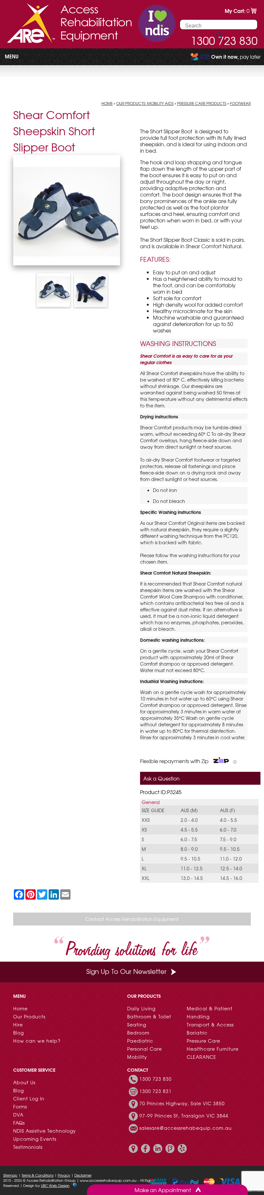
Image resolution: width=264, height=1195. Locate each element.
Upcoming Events (34, 1139)
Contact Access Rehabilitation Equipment (132, 919)
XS (144, 829)
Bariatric (197, 1032)
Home (107, 103)
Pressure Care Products (201, 103)
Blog (18, 1032)
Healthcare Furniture (213, 1049)
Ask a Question (161, 778)
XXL (145, 878)
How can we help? (37, 1040)
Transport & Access (210, 1024)
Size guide (153, 810)
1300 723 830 (155, 1079)
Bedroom (138, 1032)
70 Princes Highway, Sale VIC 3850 (182, 1103)
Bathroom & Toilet (149, 1016)
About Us (24, 1082)
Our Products (29, 1016)
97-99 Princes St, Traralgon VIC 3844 (183, 1115)
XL (144, 868)
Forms (20, 1106)
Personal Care (144, 1049)
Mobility (137, 1057)
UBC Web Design (55, 1185)
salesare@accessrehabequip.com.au (185, 1128)
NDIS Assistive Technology (44, 1131)
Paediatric (140, 1040)
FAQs (19, 1122)
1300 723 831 (155, 1091)
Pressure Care (203, 1040)
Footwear (240, 103)
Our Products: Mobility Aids (145, 103)
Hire (18, 1024)
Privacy (64, 1175)
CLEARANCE (201, 1057)
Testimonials (27, 1147)
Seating (136, 1024)
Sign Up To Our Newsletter (126, 971)
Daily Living (141, 1008)
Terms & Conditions (37, 1175)
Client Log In (28, 1098)
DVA (18, 1114)
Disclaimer (82, 1175)
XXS (146, 820)
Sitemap (10, 1175)
